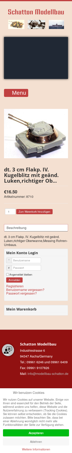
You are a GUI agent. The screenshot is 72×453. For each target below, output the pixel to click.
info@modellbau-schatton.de (48, 373)
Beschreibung (16, 227)
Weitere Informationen (36, 449)
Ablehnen (36, 442)
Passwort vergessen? (21, 293)
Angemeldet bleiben (20, 274)
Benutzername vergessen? (25, 289)
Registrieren (15, 286)
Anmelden (14, 280)
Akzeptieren (36, 433)
